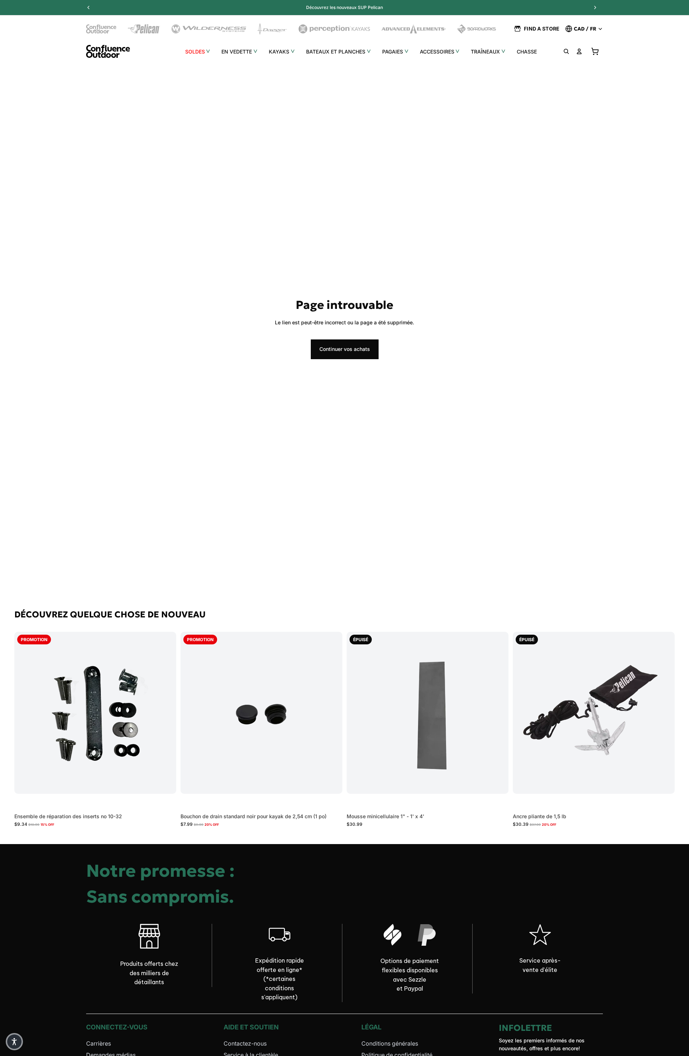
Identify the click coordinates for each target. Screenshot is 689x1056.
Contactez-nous (245, 1043)
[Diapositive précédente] (191, 713)
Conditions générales (389, 1043)
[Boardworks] (476, 28)
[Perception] (334, 28)
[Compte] (579, 51)
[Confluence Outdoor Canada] (101, 28)
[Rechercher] (566, 51)
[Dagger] (272, 29)
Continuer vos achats (344, 349)
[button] (14, 1041)
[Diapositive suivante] (331, 713)
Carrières (98, 1043)
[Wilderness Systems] (209, 28)
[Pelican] (144, 28)
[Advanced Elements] (413, 28)
